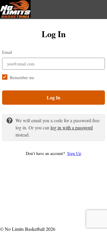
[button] (53, 153)
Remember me (22, 77)
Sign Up (74, 153)
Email (7, 52)
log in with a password (72, 127)
